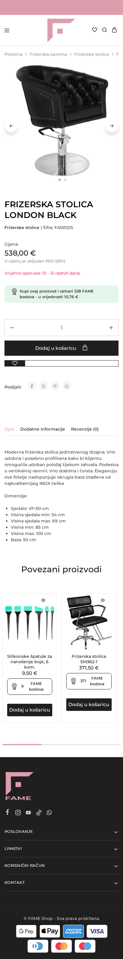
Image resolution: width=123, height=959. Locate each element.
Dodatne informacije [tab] (42, 429)
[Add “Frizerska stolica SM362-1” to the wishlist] (102, 612)
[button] (30, 710)
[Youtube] (28, 813)
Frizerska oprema (48, 54)
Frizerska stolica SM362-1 (89, 659)
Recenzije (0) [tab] (85, 429)
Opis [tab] (9, 429)
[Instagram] (18, 813)
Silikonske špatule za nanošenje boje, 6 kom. (29, 662)
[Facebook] (7, 812)
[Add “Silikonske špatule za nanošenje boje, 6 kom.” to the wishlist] (43, 612)
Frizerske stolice (91, 54)
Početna (13, 54)
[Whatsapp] (49, 813)
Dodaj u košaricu (56, 348)
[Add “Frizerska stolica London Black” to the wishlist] (15, 363)
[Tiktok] (39, 813)
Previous (11, 125)
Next (112, 125)
